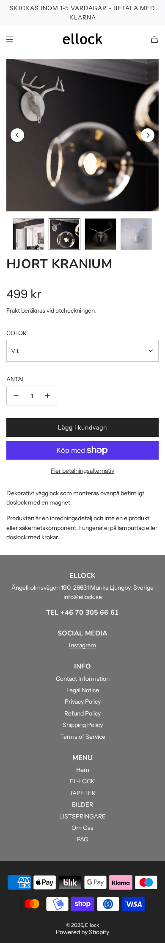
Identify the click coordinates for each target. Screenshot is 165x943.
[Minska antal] (16, 395)
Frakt (13, 310)
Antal (15, 379)
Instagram (82, 645)
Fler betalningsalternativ (82, 470)
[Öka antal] (47, 395)
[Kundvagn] (154, 39)
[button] (17, 135)
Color (16, 333)
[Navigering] (9, 39)
